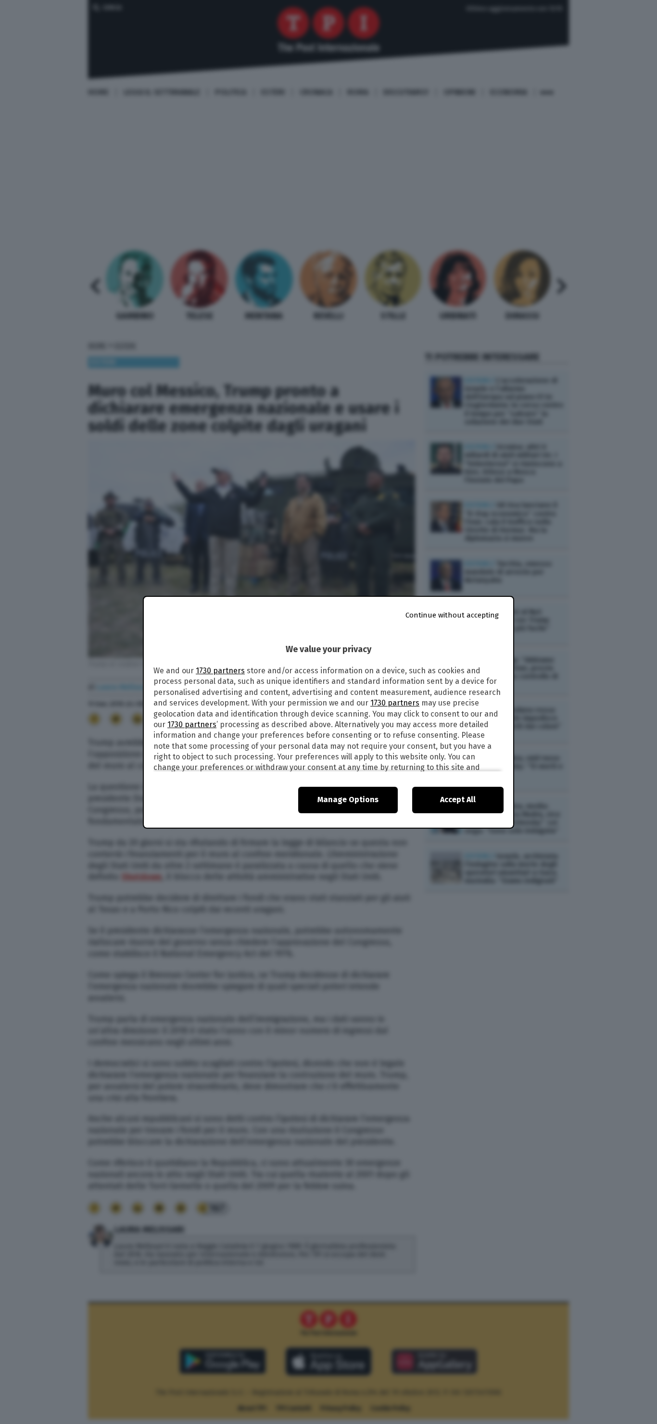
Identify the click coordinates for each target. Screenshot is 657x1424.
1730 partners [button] (220, 670)
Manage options (348, 799)
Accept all (458, 799)
